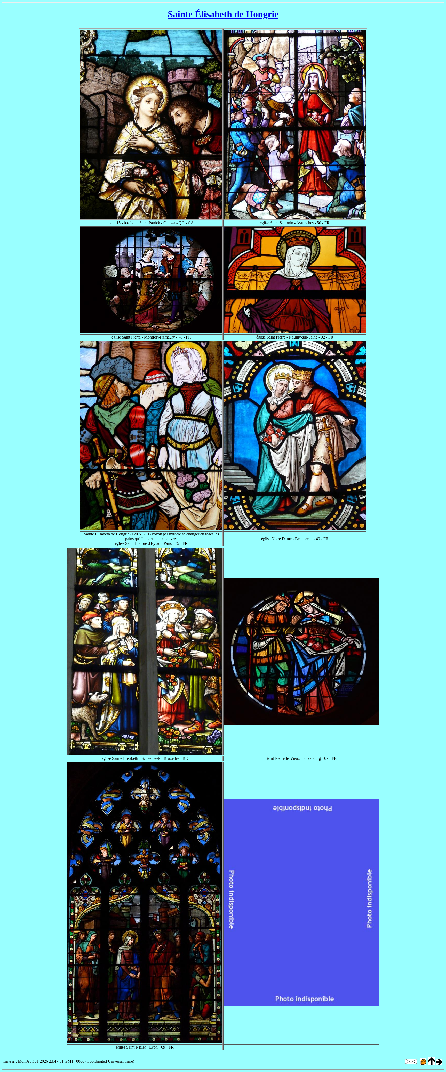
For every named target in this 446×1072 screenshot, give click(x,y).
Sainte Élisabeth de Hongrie (223, 14)
